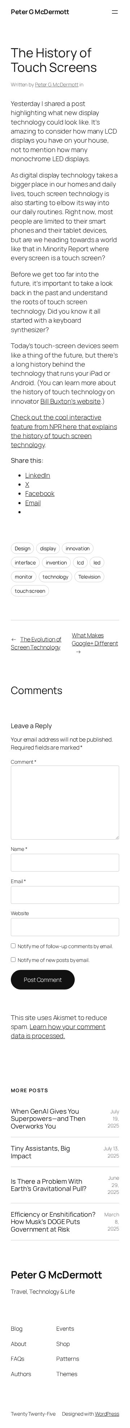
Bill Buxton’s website (70, 401)
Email (18, 881)
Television (89, 576)
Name (19, 848)
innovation (78, 548)
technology (55, 576)
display (48, 548)
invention (56, 562)
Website (20, 913)
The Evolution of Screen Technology (36, 643)
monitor (23, 576)
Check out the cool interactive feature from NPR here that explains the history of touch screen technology (64, 431)
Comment (23, 761)
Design (22, 548)
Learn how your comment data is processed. (58, 1031)
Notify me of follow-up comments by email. (65, 946)
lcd (80, 562)
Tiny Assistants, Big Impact (40, 1152)
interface (25, 562)
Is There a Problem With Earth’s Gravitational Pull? (49, 1185)
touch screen (30, 590)
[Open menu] (114, 12)
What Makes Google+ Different (95, 639)
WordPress (107, 1413)
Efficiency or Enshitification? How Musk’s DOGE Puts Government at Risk (53, 1222)
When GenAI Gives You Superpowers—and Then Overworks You (48, 1118)
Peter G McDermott (40, 11)
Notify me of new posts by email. (54, 959)
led (97, 562)
